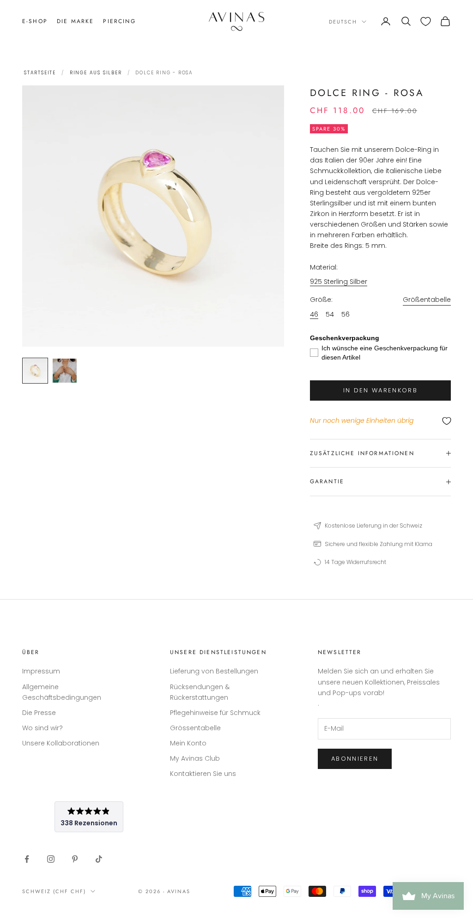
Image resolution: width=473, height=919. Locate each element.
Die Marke (75, 21)
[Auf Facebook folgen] (26, 859)
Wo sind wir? (42, 728)
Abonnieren (354, 758)
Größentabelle (427, 299)
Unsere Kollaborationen (60, 743)
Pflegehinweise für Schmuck (215, 712)
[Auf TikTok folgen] (98, 859)
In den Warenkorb (380, 390)
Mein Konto (188, 743)
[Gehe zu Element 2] (65, 371)
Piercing (119, 21)
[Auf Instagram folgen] (50, 859)
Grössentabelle (195, 728)
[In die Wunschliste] (380, 421)
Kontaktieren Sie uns (203, 773)
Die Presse (39, 712)
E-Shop (35, 21)
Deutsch (343, 21)
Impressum (41, 671)
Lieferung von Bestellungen (214, 671)
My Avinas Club (195, 758)
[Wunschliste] (426, 21)
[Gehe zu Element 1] (35, 371)
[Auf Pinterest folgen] (74, 859)
